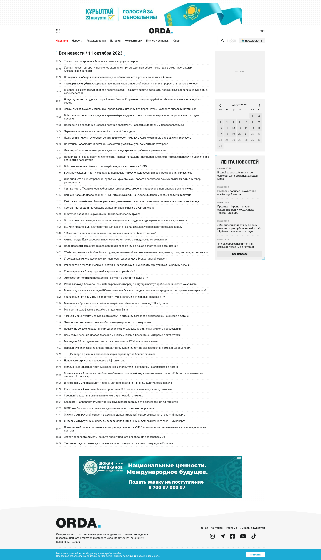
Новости (77, 40)
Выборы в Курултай (252, 528)
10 (220, 127)
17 (220, 133)
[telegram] (222, 537)
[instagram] (212, 537)
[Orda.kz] (78, 531)
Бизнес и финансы (157, 40)
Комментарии (133, 40)
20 (239, 133)
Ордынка (62, 40)
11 (226, 127)
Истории (115, 40)
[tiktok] (253, 537)
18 (226, 133)
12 (233, 127)
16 (258, 127)
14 (246, 127)
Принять (255, 554)
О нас (204, 528)
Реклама (231, 528)
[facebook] (232, 537)
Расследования (96, 40)
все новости (239, 254)
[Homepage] (161, 31)
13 (239, 127)
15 (252, 127)
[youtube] (243, 537)
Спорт (177, 40)
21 (246, 133)
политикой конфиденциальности (141, 556)
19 (233, 133)
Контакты (217, 528)
